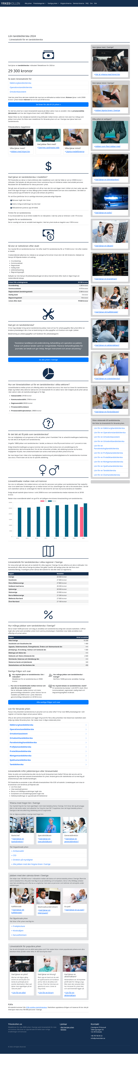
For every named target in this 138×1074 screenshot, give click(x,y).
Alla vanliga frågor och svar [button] (48, 702)
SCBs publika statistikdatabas (36, 1007)
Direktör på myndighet (22, 859)
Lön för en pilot (19, 992)
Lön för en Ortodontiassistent (107, 437)
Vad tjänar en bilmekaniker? (107, 179)
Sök (95, 3)
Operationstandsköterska (21, 87)
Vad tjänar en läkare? (104, 245)
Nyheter (63, 1030)
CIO (14, 855)
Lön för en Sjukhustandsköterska (108, 466)
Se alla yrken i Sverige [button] (48, 359)
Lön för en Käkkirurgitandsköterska (109, 428)
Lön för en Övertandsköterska (107, 475)
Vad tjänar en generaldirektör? (71, 840)
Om (91, 3)
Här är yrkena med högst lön (107, 74)
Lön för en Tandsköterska (105, 470)
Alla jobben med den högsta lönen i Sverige (31, 864)
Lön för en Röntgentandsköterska (108, 461)
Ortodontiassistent (18, 91)
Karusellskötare (19, 935)
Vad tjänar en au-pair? (74, 909)
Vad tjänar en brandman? (106, 278)
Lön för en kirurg (46, 992)
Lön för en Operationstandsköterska (110, 432)
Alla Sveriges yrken (67, 1027)
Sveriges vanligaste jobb (48, 147)
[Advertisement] (64, 21)
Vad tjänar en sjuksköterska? (107, 378)
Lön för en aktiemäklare (70, 994)
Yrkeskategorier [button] (39, 3)
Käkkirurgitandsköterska (20, 83)
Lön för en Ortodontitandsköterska (109, 441)
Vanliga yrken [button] (53, 3)
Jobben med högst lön (20, 151)
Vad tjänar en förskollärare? (107, 411)
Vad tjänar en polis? (103, 212)
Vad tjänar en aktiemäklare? (107, 345)
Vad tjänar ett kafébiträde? (17, 911)
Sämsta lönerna (78, 3)
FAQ (87, 3)
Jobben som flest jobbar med (107, 146)
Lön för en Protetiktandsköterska (108, 457)
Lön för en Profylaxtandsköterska (108, 453)
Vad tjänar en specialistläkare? (45, 840)
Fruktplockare (18, 926)
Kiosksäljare (17, 930)
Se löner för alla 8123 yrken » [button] (48, 104)
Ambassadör (18, 851)
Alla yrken (28, 3)
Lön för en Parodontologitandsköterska (106, 447)
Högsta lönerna (65, 3)
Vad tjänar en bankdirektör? (17, 840)
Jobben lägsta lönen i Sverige (107, 110)
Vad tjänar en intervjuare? (44, 911)
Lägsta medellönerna (75, 151)
